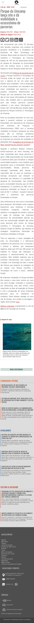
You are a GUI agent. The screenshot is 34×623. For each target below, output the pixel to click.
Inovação (24, 7)
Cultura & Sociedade (9, 487)
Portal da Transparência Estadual (11, 564)
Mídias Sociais (5, 562)
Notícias (3, 548)
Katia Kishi (10, 32)
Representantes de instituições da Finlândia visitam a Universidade (14, 386)
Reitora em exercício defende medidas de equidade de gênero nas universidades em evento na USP (17, 436)
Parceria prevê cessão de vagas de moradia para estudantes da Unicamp (15, 452)
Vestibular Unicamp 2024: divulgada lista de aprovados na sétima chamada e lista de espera (17, 400)
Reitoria (3, 557)
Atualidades (6, 430)
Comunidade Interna (9, 380)
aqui (17, 302)
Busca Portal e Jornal (7, 554)
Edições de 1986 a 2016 (8, 547)
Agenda (3, 540)
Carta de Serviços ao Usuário (14, 609)
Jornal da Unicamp (7, 545)
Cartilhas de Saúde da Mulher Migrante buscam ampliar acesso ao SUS (16, 467)
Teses (3, 550)
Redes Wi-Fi (10, 605)
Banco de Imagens (6, 552)
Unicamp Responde (7, 559)
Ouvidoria (4, 555)
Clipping (3, 543)
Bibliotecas (4, 560)
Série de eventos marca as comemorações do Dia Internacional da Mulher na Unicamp (17, 409)
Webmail (8, 600)
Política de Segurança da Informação (11, 613)
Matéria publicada (7, 306)
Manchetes (4, 541)
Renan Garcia (17, 34)
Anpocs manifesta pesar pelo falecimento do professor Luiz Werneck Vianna (17, 514)
